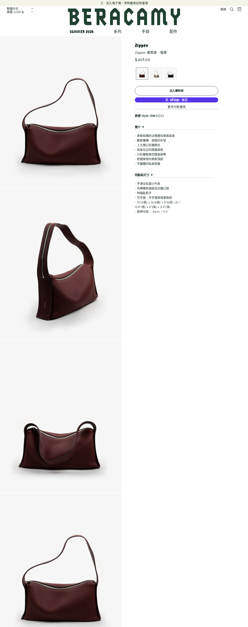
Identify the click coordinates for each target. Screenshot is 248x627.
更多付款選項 (176, 107)
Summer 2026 (82, 31)
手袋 (145, 31)
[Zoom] (113, 44)
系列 (117, 31)
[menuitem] (83, 31)
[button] (142, 73)
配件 (173, 31)
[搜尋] (232, 9)
